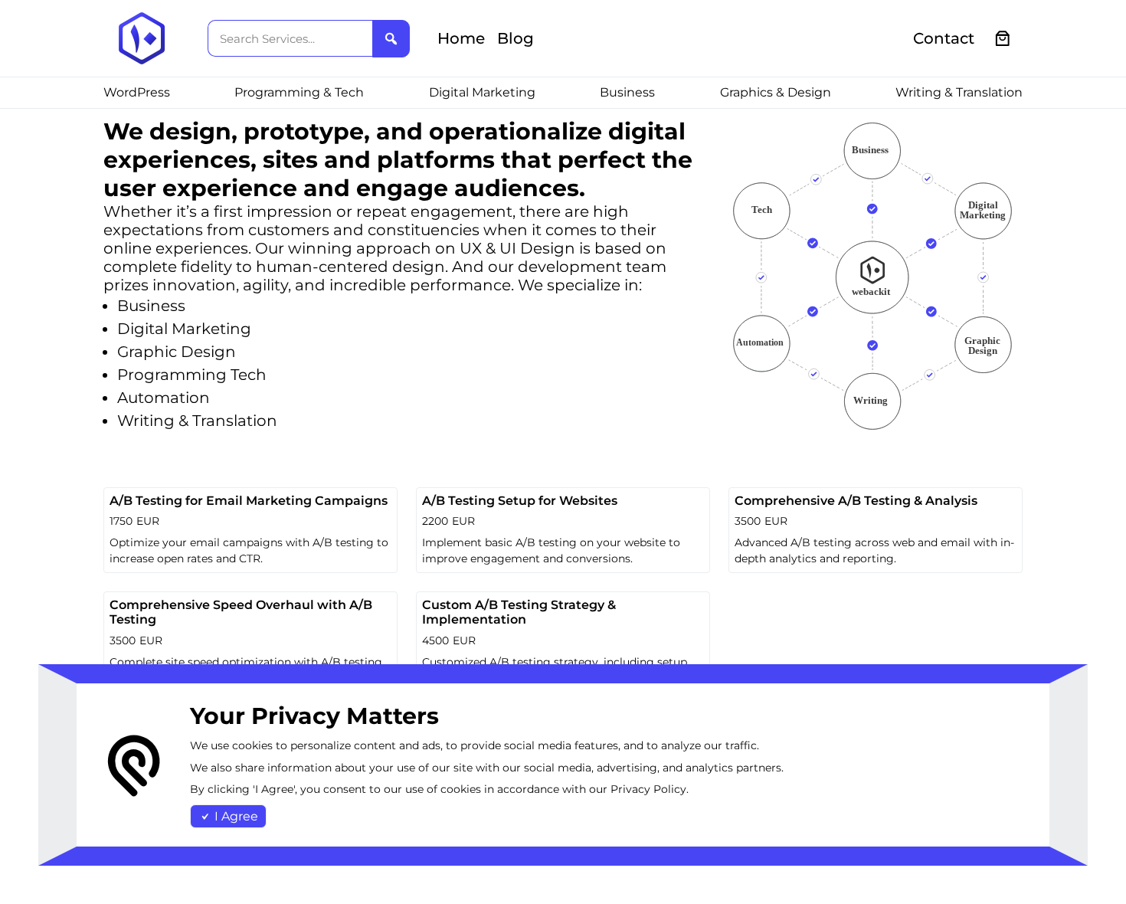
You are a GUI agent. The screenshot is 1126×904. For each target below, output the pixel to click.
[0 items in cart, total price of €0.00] (1003, 38)
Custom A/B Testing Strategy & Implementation (519, 612)
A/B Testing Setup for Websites (519, 500)
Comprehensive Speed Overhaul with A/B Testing (241, 612)
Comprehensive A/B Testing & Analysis (856, 500)
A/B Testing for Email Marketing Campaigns (249, 500)
